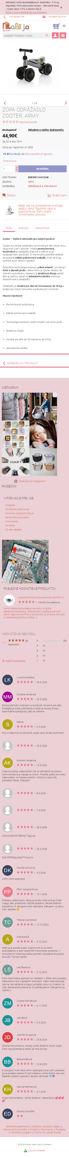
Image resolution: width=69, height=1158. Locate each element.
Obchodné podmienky (17, 509)
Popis (9, 228)
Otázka (11, 195)
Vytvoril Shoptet (36, 1150)
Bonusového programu (39, 153)
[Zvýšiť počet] (16, 167)
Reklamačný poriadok (17, 517)
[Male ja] (16, 26)
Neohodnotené (28, 122)
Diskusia (24, 228)
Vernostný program (21, 1132)
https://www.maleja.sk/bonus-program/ (26, 12)
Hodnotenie (42, 228)
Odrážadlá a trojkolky (42, 186)
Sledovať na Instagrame (32, 481)
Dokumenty (12, 521)
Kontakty (10, 525)
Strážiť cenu (59, 195)
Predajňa (10, 505)
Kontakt (34, 1129)
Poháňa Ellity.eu (10, 161)
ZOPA (31, 182)
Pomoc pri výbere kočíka (47, 1132)
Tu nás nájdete (14, 529)
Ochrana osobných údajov (20, 513)
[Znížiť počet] (16, 170)
